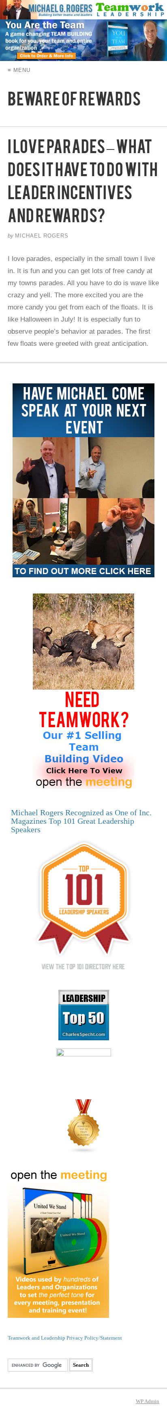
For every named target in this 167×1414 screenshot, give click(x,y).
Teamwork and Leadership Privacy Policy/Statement (65, 1338)
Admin (147, 1401)
